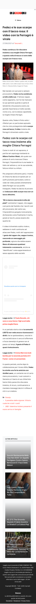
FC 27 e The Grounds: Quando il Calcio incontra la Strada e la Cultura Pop (18, 522)
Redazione (17, 601)
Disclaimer (9, 601)
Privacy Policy (25, 601)
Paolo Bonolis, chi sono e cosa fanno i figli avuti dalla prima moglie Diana (16, 321)
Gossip (8, 397)
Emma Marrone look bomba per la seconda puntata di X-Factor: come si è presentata (17, 356)
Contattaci (18, 588)
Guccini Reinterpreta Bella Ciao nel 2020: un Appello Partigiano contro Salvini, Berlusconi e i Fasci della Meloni (18, 460)
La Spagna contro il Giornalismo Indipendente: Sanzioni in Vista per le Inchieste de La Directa (17, 549)
